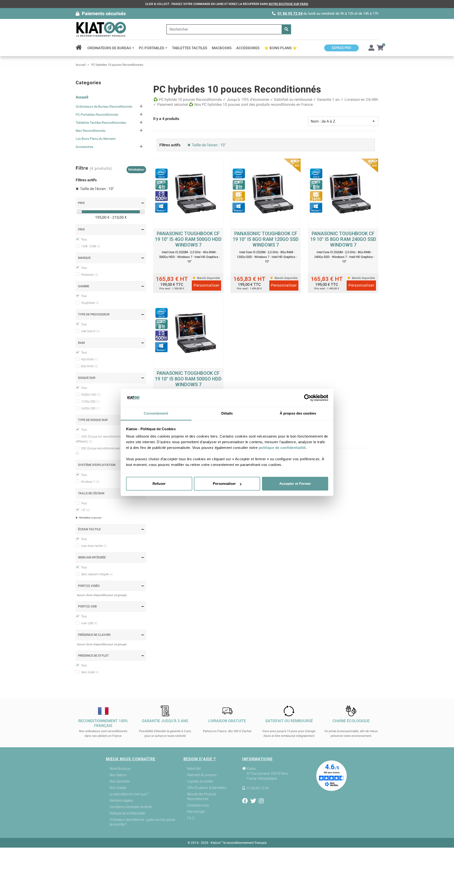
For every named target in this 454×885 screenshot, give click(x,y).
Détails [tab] (227, 414)
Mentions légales (121, 800)
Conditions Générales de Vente (130, 807)
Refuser (159, 484)
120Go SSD (90, 401)
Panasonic (89, 274)
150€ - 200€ (90, 246)
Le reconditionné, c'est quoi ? (128, 794)
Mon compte (196, 812)
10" (85, 510)
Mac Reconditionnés (90, 131)
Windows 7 (90, 481)
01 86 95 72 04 (290, 13)
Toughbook (90, 303)
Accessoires (84, 147)
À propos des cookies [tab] (298, 414)
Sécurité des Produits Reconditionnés (201, 796)
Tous (84, 239)
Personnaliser (224, 484)
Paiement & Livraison (202, 775)
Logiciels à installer (200, 781)
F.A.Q (190, 818)
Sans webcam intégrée (97, 574)
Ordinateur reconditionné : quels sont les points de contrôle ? (142, 822)
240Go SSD (90, 408)
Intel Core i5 (90, 331)
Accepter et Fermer (295, 484)
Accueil (82, 97)
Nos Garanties (119, 781)
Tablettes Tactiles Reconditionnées (101, 122)
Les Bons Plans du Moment (96, 139)
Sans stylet (90, 672)
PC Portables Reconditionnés (97, 114)
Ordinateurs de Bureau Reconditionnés (104, 106)
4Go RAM (89, 359)
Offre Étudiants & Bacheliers (206, 788)
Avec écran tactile (94, 546)
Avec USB (89, 623)
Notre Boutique (119, 768)
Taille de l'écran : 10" (97, 188)
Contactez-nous (198, 805)
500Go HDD (90, 394)
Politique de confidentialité (127, 813)
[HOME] (80, 48)
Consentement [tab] (156, 414)
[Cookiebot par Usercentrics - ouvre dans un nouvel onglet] (307, 398)
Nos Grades (118, 788)
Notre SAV (194, 768)
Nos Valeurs (118, 775)
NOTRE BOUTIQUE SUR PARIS (288, 4)
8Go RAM (89, 366)
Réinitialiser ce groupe (90, 517)
